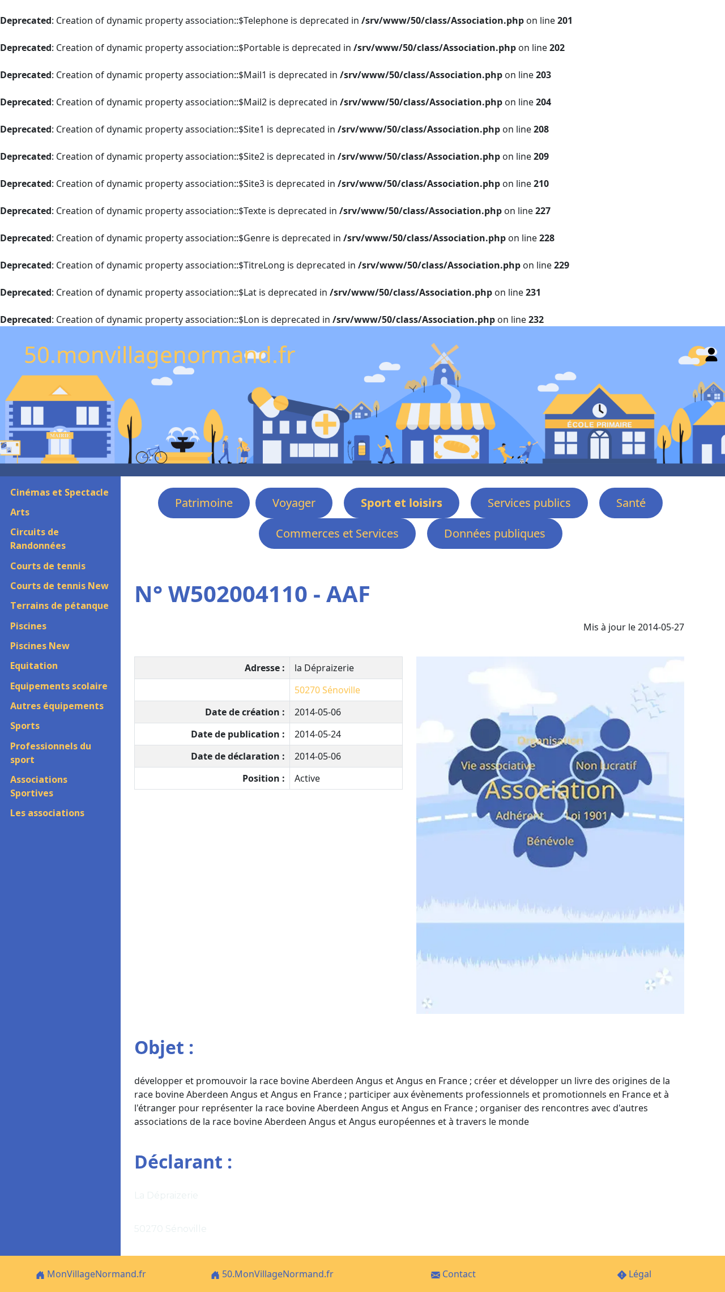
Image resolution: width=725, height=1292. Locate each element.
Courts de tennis (48, 566)
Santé (631, 502)
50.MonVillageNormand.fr (277, 1274)
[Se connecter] (711, 352)
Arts (19, 512)
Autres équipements (57, 706)
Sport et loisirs (401, 502)
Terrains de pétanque (59, 605)
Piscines (28, 626)
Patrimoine (204, 502)
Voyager (293, 502)
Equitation (34, 665)
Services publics (529, 502)
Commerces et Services (337, 533)
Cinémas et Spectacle (59, 492)
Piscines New (40, 645)
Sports (25, 725)
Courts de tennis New (59, 585)
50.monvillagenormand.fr (160, 354)
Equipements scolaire (59, 686)
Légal (638, 1274)
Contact (458, 1274)
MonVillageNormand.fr (95, 1274)
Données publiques (494, 533)
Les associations (47, 813)
